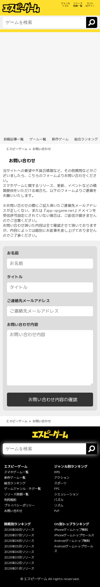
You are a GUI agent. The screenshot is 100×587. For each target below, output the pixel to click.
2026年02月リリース (19, 563)
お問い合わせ (13, 511)
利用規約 (10, 500)
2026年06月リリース (19, 541)
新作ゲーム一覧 (15, 477)
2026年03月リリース (19, 557)
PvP (56, 511)
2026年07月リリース (19, 535)
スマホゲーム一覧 (16, 472)
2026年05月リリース (19, 546)
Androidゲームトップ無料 (72, 541)
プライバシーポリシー (19, 505)
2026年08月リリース (19, 529)
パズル (58, 500)
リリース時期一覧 (16, 494)
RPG (57, 472)
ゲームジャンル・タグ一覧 (22, 488)
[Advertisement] (50, 82)
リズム (58, 505)
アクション (61, 477)
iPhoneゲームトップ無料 (71, 529)
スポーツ (60, 483)
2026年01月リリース (19, 568)
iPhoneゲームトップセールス (74, 535)
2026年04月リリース (19, 552)
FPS (56, 488)
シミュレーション (66, 494)
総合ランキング (15, 483)
